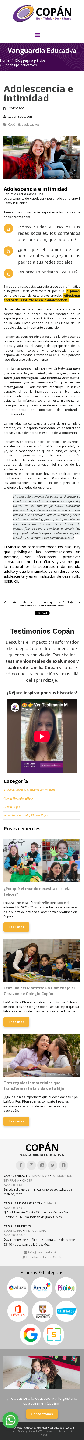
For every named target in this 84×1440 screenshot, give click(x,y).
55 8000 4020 (14, 1235)
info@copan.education (42, 1252)
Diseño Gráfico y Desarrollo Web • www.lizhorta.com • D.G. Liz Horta (44, 1432)
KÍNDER (27, 1180)
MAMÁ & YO (40, 1176)
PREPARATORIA (35, 1230)
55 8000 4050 (14, 1185)
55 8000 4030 (14, 1208)
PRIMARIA (49, 1203)
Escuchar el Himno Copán (42, 1257)
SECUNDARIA (13, 1230)
